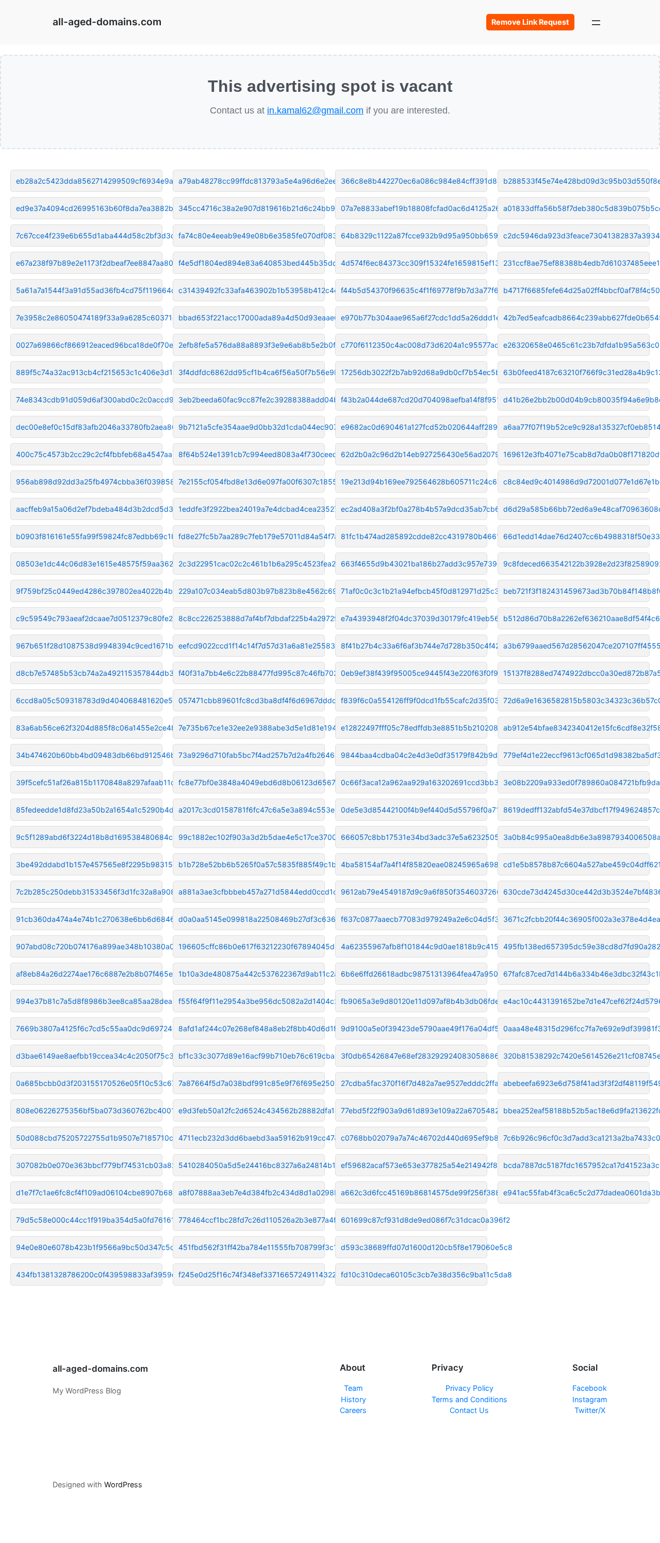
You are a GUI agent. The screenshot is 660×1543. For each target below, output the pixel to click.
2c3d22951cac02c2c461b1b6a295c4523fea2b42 (251, 563)
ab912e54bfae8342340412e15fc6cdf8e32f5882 (576, 727)
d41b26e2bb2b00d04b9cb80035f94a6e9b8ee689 (576, 399)
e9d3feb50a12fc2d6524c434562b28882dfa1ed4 (251, 1110)
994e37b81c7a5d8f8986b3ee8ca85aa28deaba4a (89, 1001)
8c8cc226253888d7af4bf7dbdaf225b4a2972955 (251, 618)
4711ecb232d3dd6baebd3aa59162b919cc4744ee (251, 1137)
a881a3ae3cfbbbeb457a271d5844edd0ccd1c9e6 (251, 891)
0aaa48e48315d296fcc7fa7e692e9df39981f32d (576, 1028)
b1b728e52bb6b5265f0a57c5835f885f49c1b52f (251, 864)
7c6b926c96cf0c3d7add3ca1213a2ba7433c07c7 (576, 1137)
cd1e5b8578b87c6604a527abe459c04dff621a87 (576, 864)
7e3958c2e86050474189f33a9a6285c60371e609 (89, 317)
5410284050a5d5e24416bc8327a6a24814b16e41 (251, 1165)
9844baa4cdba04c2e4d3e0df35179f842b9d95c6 (414, 755)
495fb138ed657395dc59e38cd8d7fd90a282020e (576, 946)
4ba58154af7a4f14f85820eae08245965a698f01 (414, 864)
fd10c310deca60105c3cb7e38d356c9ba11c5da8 (414, 1274)
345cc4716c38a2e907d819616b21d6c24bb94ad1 (251, 208)
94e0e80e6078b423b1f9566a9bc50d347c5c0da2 (89, 1247)
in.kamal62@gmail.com (315, 110)
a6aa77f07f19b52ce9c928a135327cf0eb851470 (576, 427)
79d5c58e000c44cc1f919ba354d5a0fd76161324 (89, 1219)
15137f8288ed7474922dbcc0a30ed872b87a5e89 (576, 673)
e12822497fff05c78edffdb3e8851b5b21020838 (414, 727)
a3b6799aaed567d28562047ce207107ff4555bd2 (576, 645)
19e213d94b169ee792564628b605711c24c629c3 (414, 481)
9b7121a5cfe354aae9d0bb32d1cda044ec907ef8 (251, 427)
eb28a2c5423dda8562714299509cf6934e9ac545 (89, 180)
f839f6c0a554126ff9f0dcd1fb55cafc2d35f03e (414, 700)
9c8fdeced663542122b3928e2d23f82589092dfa (576, 563)
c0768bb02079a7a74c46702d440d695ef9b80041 (414, 1137)
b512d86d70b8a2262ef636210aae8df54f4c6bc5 (576, 618)
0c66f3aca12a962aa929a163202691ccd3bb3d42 (414, 782)
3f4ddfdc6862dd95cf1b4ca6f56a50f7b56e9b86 (251, 372)
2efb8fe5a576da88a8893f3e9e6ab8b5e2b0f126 (251, 344)
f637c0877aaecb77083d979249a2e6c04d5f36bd (414, 919)
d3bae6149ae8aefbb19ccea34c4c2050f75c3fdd (89, 1055)
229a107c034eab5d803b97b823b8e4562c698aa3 (251, 591)
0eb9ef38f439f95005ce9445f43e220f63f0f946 (414, 673)
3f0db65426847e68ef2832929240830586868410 (414, 1055)
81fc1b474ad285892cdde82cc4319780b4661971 (414, 536)
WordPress (123, 1484)
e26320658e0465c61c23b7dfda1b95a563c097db (576, 344)
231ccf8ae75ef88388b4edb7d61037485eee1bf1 (576, 262)
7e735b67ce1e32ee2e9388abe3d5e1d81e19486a (251, 727)
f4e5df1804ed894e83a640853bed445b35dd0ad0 (251, 262)
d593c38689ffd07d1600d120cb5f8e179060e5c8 (414, 1247)
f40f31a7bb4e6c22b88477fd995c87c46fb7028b (251, 673)
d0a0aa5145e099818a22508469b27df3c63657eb (251, 919)
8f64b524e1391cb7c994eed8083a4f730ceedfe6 (251, 454)
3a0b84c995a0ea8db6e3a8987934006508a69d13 (576, 837)
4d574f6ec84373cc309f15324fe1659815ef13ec (414, 262)
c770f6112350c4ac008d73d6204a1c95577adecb (414, 344)
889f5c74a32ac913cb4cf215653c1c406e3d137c (89, 372)
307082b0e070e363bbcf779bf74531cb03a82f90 (89, 1165)
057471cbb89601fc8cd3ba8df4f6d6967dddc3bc (251, 700)
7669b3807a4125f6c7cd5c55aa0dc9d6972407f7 (89, 1028)
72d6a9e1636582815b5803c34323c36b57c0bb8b (576, 700)
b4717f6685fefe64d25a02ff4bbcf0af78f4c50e (576, 290)
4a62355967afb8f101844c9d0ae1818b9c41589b (414, 946)
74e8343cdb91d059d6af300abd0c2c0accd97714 (89, 399)
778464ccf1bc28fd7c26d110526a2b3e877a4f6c (251, 1219)
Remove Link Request (530, 22)
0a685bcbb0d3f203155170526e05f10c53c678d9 (89, 1083)
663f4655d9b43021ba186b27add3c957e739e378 (414, 563)
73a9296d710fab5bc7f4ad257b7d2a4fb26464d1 (251, 755)
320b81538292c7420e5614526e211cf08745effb (576, 1055)
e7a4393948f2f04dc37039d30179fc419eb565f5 (414, 618)
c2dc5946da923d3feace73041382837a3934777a (576, 235)
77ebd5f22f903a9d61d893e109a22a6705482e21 (414, 1110)
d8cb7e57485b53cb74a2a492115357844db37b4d (89, 673)
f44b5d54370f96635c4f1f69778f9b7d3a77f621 (414, 290)
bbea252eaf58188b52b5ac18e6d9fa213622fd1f (576, 1110)
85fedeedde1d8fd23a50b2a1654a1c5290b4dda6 (89, 809)
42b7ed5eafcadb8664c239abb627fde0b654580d (576, 317)
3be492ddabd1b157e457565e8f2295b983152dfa (89, 864)
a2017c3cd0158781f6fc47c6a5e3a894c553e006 (251, 809)
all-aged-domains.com (107, 21)
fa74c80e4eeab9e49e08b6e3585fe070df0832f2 (251, 235)
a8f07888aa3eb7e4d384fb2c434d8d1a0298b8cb (251, 1192)
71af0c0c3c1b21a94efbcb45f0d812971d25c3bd (414, 591)
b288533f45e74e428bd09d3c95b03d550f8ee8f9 (576, 180)
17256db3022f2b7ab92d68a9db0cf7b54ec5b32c (414, 372)
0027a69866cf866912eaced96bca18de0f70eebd (89, 344)
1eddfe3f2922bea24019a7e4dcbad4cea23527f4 (251, 509)
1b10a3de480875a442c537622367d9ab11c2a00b (251, 973)
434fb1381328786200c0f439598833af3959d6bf (89, 1274)
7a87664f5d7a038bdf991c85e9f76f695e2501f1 (251, 1083)
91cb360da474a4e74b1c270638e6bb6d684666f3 (89, 919)
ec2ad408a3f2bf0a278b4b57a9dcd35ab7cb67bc (414, 509)
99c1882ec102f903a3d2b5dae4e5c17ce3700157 (251, 837)
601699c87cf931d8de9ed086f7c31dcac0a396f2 (414, 1219)
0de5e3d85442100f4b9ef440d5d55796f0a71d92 (414, 809)
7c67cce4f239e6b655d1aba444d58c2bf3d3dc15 (89, 235)
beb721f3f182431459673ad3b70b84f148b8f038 (576, 591)
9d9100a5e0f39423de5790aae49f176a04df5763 (414, 1028)
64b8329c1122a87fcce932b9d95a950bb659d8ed (414, 235)
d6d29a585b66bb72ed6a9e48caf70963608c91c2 (576, 509)
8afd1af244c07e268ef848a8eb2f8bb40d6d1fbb (251, 1028)
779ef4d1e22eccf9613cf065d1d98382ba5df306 (576, 755)
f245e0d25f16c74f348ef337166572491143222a (251, 1274)
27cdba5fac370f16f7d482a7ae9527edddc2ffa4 (414, 1083)
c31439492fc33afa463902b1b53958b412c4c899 (251, 290)
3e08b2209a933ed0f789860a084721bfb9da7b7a (576, 782)
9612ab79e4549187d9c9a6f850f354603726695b (414, 891)
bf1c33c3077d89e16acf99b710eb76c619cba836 (251, 1055)
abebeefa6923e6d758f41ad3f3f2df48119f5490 (576, 1083)
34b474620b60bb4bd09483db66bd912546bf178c (89, 755)
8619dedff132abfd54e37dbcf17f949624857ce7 (576, 809)
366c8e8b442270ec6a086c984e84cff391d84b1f (414, 180)
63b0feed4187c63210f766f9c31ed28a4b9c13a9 (576, 372)
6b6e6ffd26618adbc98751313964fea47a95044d (414, 973)
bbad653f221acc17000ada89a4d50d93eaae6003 (251, 317)
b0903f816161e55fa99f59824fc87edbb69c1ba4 (89, 536)
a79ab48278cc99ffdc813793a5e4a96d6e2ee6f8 (251, 180)
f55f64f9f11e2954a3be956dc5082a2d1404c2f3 (251, 1001)
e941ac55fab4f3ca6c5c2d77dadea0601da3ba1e (576, 1192)
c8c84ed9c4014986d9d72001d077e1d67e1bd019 (576, 481)
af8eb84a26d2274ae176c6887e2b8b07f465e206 (89, 973)
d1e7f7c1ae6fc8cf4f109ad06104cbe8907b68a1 (89, 1192)
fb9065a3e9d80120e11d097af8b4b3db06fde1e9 (414, 1001)
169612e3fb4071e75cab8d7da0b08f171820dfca (576, 454)
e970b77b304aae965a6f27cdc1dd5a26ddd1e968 (414, 317)
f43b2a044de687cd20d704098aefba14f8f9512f (414, 399)
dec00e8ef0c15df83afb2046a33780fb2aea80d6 (89, 427)
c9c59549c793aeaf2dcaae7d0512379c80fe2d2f (89, 618)
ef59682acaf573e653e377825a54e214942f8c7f (414, 1165)
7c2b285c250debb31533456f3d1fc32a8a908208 (89, 891)
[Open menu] (596, 22)
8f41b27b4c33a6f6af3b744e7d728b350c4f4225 (414, 645)
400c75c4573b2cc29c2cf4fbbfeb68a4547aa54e (89, 454)
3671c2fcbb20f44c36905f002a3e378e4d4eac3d (576, 919)
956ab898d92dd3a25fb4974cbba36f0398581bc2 (89, 481)
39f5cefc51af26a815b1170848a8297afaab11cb (89, 782)
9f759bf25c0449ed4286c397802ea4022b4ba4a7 (89, 591)
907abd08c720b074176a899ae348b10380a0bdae (89, 946)
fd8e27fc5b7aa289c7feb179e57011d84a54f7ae (251, 536)
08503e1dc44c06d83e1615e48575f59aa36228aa (89, 563)
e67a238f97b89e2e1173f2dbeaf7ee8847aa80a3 (89, 262)
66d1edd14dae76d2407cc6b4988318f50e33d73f (576, 536)
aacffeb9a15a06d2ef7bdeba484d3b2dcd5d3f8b (89, 509)
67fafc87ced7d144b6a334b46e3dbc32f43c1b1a (576, 973)
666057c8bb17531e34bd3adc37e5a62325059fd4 (414, 837)
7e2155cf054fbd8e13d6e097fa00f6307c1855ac (251, 481)
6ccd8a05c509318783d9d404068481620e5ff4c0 (89, 700)
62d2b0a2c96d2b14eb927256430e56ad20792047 (414, 454)
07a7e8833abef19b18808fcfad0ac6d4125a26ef (414, 208)
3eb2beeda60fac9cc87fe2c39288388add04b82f (251, 399)
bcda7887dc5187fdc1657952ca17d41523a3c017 (576, 1165)
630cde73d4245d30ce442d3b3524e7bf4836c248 (576, 891)
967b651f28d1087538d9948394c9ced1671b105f (89, 645)
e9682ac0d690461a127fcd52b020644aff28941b (414, 427)
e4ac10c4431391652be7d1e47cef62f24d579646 (576, 1001)
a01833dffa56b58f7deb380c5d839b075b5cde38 (576, 208)
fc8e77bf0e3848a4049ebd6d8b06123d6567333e (251, 782)
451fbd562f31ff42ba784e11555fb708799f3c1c (251, 1247)
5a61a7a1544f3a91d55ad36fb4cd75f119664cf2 (89, 290)
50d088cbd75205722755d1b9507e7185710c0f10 (89, 1137)
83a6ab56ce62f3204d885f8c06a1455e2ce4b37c (89, 727)
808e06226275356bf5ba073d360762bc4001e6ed (89, 1110)
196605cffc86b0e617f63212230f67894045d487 (251, 946)
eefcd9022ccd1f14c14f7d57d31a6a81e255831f (251, 645)
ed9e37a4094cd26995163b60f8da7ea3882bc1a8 (89, 208)
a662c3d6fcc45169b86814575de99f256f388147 (414, 1192)
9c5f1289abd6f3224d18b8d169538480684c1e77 (89, 837)
